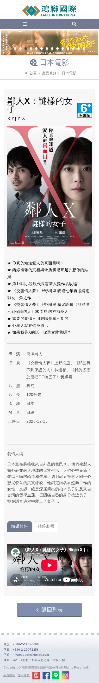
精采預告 (19, 526)
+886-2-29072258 (26, 649)
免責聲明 (9, 675)
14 (83, 49)
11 (68, 49)
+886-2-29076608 (26, 644)
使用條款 (24, 675)
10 (62, 49)
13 (78, 49)
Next (90, 43)
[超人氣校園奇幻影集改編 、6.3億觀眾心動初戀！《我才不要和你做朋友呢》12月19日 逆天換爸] (49, 42)
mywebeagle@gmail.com (31, 654)
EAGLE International (49, 11)
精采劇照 (46, 526)
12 (73, 49)
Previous (9, 43)
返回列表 (52, 610)
